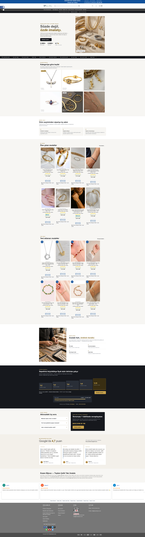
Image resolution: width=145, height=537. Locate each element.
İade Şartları (45, 516)
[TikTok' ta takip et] (88, 2)
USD (2, 7)
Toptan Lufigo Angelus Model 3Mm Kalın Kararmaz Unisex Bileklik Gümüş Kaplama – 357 (78, 211)
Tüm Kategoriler (47, 9)
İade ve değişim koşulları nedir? (48, 427)
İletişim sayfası (78, 427)
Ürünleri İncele (46, 39)
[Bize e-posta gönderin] (94, 2)
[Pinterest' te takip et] (98, 2)
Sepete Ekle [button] (47, 180)
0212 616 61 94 (79, 423)
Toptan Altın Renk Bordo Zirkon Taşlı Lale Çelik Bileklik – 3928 (77, 264)
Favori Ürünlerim (92, 0)
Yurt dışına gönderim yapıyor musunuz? (50, 423)
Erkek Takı (65, 9)
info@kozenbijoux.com (78, 516)
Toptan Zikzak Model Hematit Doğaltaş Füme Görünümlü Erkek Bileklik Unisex (93, 171)
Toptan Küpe (85, 500)
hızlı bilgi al (72, 404)
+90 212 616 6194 (82, 404)
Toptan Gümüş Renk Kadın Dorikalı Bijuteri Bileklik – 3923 (93, 303)
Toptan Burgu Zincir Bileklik (63, 209)
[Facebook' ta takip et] (85, 2)
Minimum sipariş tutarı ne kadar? (48, 418)
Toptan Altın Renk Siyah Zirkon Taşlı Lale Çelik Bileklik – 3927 (93, 264)
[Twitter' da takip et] (92, 2)
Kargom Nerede (99, 0)
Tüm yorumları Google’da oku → (92, 441)
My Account (87, 0)
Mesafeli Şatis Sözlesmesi (48, 510)
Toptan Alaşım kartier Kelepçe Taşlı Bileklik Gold (63, 170)
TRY (2, 9)
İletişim (84, 9)
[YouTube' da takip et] (99, 2)
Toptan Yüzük (92, 500)
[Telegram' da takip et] (101, 2)
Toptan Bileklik (79, 500)
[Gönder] (79, 6)
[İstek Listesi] (92, 6)
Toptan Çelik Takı (65, 500)
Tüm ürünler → (102, 145)
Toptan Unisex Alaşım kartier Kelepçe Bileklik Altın (48, 170)
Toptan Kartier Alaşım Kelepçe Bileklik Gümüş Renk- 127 (78, 170)
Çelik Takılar (71, 9)
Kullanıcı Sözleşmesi (47, 508)
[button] (96, 6)
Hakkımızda (45, 521)
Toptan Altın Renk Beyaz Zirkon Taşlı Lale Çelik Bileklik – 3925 (62, 303)
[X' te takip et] (90, 2)
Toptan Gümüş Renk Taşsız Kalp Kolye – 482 (47, 210)
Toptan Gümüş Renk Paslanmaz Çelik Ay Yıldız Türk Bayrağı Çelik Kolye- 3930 (48, 264)
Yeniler (60, 9)
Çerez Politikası (46, 518)
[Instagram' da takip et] (87, 2)
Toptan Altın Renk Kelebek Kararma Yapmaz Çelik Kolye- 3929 (62, 264)
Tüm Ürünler (55, 9)
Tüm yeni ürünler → (101, 238)
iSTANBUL (75, 515)
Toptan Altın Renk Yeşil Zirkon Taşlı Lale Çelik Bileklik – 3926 (48, 303)
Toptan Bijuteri (53, 500)
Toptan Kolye (73, 500)
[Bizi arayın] (96, 2)
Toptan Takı (59, 500)
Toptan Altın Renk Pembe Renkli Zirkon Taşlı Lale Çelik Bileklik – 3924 (78, 304)
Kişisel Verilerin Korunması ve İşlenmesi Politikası (49, 513)
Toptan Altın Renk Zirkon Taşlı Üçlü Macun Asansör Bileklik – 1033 (93, 210)
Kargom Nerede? (61, 513)
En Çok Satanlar (78, 9)
